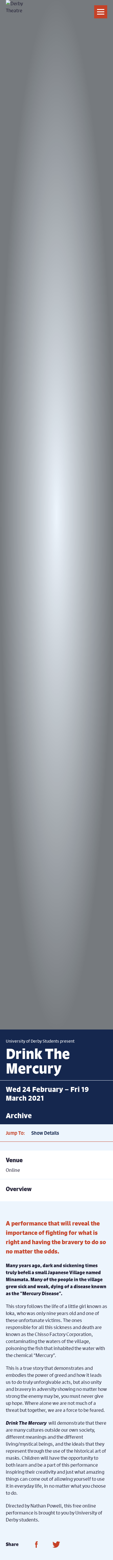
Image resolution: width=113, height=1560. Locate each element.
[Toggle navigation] (100, 11)
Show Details (45, 1133)
